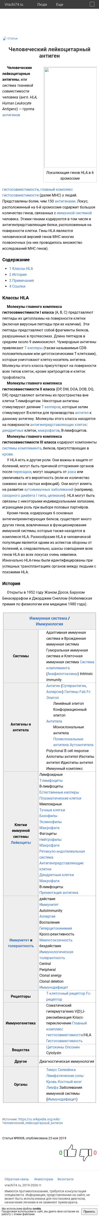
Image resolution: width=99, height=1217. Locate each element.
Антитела (54, 721)
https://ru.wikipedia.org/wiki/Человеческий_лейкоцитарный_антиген (32, 1121)
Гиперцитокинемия (55, 928)
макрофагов (49, 430)
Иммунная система (48, 618)
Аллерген (54, 692)
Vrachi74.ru (14, 4)
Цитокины (55, 1047)
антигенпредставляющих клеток (58, 425)
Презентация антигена (58, 892)
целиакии (56, 495)
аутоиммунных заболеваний (48, 489)
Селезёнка (67, 1070)
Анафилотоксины (62, 674)
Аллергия (47, 916)
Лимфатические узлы (65, 1076)
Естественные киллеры (59, 792)
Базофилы (48, 816)
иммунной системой (74, 213)
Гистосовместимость (64, 1041)
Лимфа (52, 1087)
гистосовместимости (20, 189)
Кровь (51, 1082)
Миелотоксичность (56, 940)
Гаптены (71, 692)
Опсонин (72, 1047)
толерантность (21, 946)
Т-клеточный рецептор (65, 993)
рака (72, 472)
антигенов (11, 115)
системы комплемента (21, 448)
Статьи (12, 38)
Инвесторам (43, 1179)
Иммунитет (19, 940)
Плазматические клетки (60, 798)
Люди (42, 4)
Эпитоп (52, 698)
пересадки (22, 472)
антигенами (65, 201)
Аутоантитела (81, 745)
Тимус (51, 1070)
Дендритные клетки (56, 875)
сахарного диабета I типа (24, 495)
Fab (82, 692)
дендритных (12, 430)
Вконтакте (65, 1179)
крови (7, 454)
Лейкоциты (21, 842)
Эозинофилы (50, 822)
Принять (89, 1211)
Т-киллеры (33, 348)
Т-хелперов (51, 407)
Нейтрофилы (50, 839)
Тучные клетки (52, 810)
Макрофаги (49, 828)
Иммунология (49, 624)
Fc (88, 692)
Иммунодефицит (53, 987)
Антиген (53, 686)
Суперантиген (74, 686)
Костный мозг (70, 1082)
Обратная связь (17, 1179)
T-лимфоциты (51, 780)
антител (82, 413)
